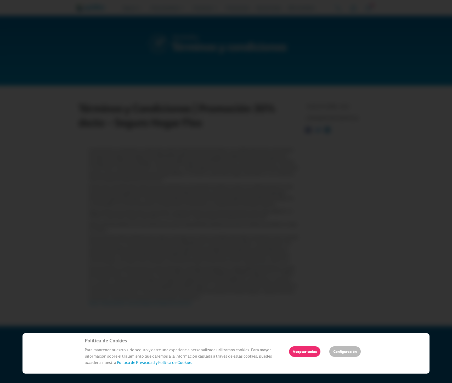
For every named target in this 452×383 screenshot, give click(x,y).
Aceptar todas (305, 351)
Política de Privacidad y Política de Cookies (154, 362)
